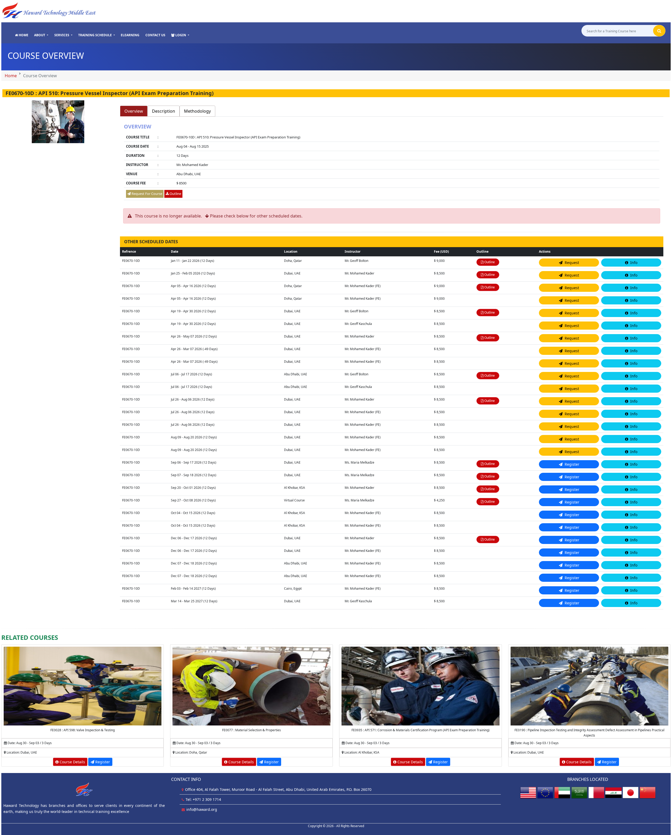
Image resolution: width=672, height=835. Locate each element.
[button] (41, 35)
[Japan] (630, 792)
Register (102, 761)
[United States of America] (528, 792)
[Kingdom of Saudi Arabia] (579, 792)
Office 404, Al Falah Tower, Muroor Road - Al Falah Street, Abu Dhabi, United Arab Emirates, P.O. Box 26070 (278, 789)
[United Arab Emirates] (562, 792)
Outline (175, 193)
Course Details (72, 761)
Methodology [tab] (197, 111)
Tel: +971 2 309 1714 (203, 799)
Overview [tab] (133, 111)
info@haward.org (201, 809)
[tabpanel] (392, 162)
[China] (647, 792)
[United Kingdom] (545, 792)
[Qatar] (596, 792)
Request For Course (146, 193)
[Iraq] (613, 792)
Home (11, 76)
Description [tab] (163, 111)
